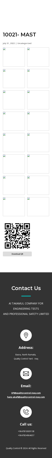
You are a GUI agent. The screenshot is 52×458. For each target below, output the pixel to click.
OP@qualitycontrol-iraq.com (26, 393)
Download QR (17, 254)
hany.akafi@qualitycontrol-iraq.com (26, 397)
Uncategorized (24, 43)
